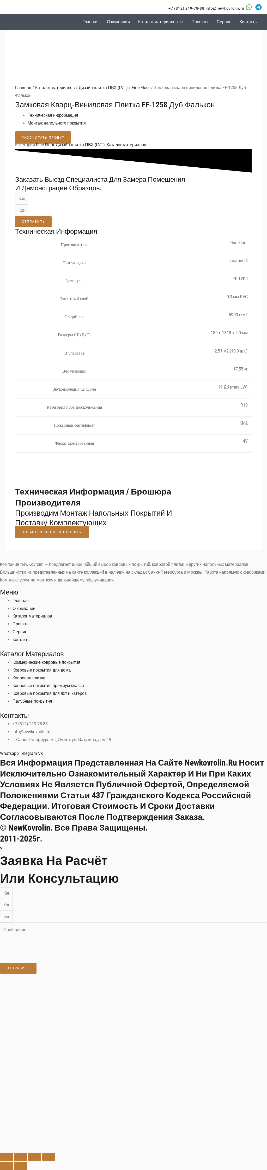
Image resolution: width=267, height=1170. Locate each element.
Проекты (199, 21)
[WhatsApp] (249, 7)
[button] (183, 8)
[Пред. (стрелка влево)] (6, 1166)
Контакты (249, 21)
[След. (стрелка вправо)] (20, 1166)
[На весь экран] (20, 1157)
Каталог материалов (158, 21)
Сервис (224, 21)
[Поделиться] (34, 1157)
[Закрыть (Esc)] (48, 1157)
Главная (90, 21)
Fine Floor (141, 87)
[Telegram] (258, 7)
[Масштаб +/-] (6, 1157)
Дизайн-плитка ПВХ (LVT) (103, 87)
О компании (118, 21)
